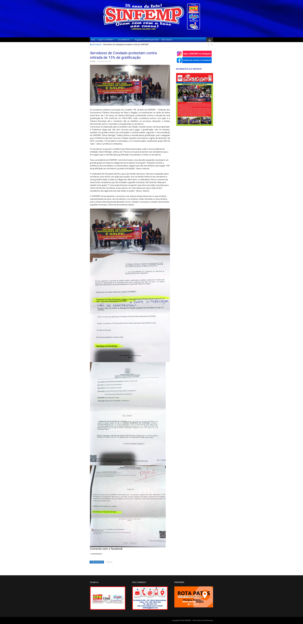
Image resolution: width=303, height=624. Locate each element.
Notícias (109, 562)
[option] (158, 44)
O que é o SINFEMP (105, 40)
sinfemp (92, 61)
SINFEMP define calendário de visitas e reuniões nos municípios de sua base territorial (139, 44)
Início (93, 40)
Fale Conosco (166, 40)
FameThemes (208, 620)
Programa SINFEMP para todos (147, 40)
